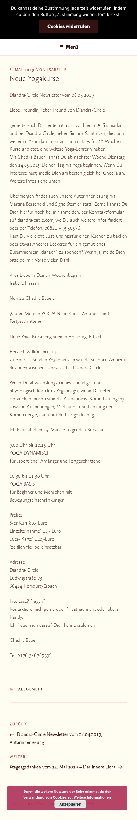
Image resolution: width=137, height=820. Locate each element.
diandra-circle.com (35, 220)
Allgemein (30, 689)
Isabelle (57, 70)
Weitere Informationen (92, 797)
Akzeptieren (70, 804)
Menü (72, 47)
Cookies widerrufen (68, 26)
